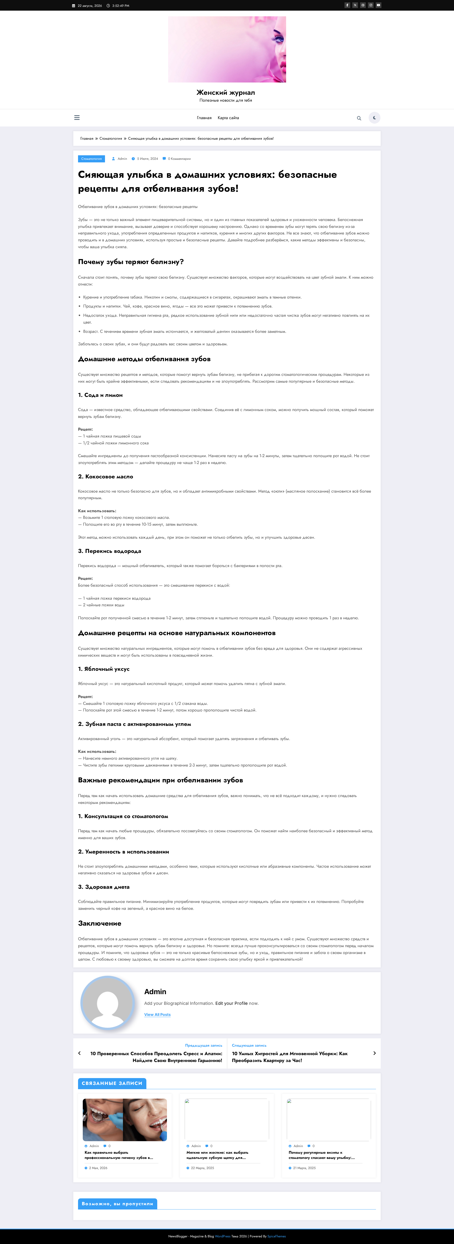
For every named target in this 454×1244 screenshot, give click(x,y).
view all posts (157, 1014)
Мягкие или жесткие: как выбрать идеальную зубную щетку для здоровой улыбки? (218, 1155)
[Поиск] (359, 118)
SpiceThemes (276, 1236)
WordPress (223, 1236)
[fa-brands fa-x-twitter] (355, 5)
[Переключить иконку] (76, 118)
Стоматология (91, 158)
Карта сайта (228, 118)
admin (122, 158)
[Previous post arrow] (79, 1053)
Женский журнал (225, 92)
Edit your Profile (231, 1003)
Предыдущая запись (203, 1045)
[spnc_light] (374, 118)
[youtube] (378, 5)
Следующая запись (249, 1045)
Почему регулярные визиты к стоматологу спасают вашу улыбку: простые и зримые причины (320, 1155)
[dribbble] (363, 5)
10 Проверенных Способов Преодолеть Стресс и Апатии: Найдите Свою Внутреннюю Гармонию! (156, 1057)
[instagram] (371, 5)
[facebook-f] (347, 5)
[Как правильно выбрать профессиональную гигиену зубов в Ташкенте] (125, 1119)
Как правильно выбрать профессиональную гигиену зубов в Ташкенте (117, 1155)
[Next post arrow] (374, 1053)
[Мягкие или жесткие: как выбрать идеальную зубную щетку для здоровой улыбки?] (227, 1119)
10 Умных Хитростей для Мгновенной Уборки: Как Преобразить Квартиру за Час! (290, 1057)
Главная (204, 118)
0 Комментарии (179, 158)
